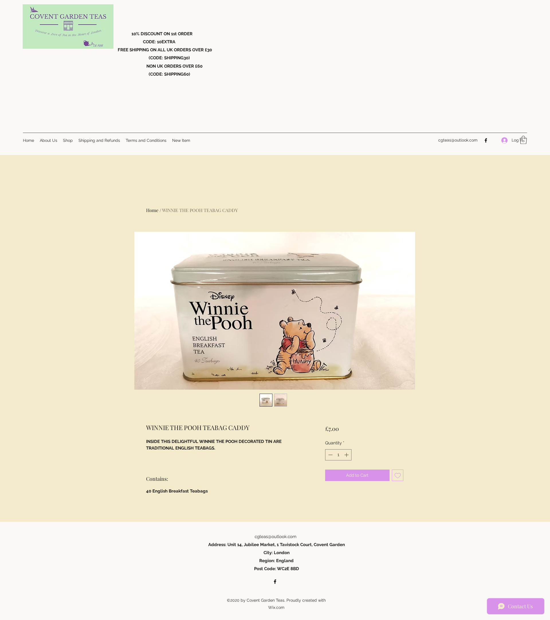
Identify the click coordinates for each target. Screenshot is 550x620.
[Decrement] (330, 455)
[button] (523, 140)
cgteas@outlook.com (458, 140)
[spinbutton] (338, 455)
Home (152, 210)
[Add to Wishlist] (398, 475)
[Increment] (347, 455)
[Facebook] (486, 140)
